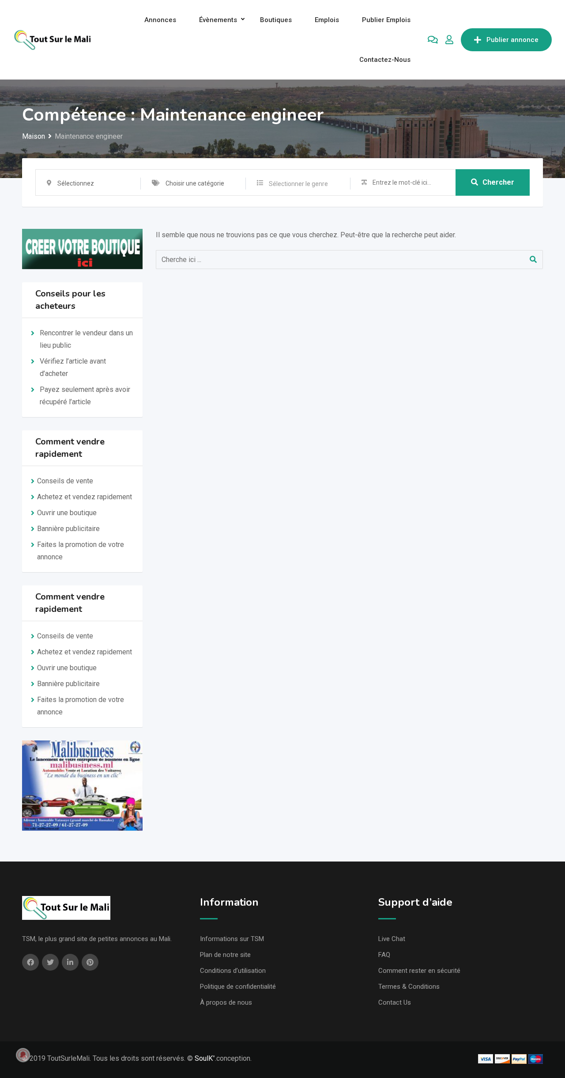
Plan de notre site (225, 955)
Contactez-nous (385, 60)
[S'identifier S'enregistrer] (449, 39)
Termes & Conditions (409, 987)
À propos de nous (226, 1002)
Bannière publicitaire (68, 528)
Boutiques (276, 20)
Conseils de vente (65, 481)
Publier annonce (512, 40)
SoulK (204, 1058)
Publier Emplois (386, 20)
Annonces (160, 20)
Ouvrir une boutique (67, 513)
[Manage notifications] (23, 1055)
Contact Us (394, 1002)
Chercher (498, 182)
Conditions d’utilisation (233, 971)
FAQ (384, 955)
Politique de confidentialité (238, 987)
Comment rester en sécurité (419, 971)
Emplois (327, 20)
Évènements (218, 20)
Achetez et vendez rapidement (84, 497)
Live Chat (391, 939)
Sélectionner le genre (298, 183)
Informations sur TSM (232, 939)
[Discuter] (433, 39)
